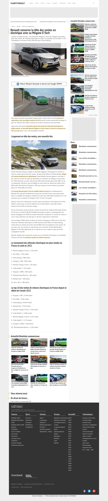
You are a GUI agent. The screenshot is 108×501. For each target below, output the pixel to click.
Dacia (55, 429)
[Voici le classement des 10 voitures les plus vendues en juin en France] (58, 359)
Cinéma (84, 440)
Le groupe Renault (59, 427)
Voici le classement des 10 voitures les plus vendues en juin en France (58, 366)
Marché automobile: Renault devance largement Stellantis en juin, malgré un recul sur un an (19, 368)
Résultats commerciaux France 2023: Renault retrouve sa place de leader (88, 200)
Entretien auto (86, 422)
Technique (14, 429)
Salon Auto (85, 443)
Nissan (56, 434)
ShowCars (14, 436)
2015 (69, 443)
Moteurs (13, 427)
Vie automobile (86, 420)
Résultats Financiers (60, 420)
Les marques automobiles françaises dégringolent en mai (19, 385)
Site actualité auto (26, 487)
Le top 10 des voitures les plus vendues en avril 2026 (90, 108)
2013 (69, 447)
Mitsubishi (57, 436)
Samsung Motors (59, 431)
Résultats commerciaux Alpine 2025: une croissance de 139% (88, 152)
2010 (69, 454)
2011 (69, 452)
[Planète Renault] (18, 3)
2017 (69, 438)
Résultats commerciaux (28, 26)
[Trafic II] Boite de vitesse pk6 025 (20, 401)
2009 (69, 456)
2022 (69, 427)
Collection (14, 440)
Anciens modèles (16, 443)
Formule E (28, 422)
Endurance (29, 420)
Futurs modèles (15, 431)
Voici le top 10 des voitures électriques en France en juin (39, 366)
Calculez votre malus (88, 418)
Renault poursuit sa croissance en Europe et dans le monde (88, 176)
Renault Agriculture (45, 425)
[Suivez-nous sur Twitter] (88, 491)
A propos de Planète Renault (33, 484)
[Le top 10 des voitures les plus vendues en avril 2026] (58, 378)
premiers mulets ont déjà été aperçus (37, 237)
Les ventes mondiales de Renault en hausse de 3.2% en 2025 (88, 158)
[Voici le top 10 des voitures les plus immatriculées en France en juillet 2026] (58, 342)
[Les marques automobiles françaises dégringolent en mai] (19, 378)
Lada (55, 440)
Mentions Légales (17, 484)
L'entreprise (43, 420)
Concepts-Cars (15, 438)
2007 (69, 461)
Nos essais (14, 434)
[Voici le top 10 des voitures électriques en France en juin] (39, 359)
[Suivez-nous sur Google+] (93, 491)
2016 (69, 440)
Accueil (13, 26)
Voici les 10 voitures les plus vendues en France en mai (39, 385)
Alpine (41, 418)
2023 (69, 425)
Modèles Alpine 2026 (17, 425)
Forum (69, 3)
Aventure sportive (45, 429)
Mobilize (56, 438)
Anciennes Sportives (17, 445)
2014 (69, 445)
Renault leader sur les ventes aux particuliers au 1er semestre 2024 (88, 182)
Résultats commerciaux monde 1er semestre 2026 (88, 146)
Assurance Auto (87, 447)
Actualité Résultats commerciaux (83, 21)
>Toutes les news (93, 115)
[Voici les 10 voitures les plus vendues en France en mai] (39, 378)
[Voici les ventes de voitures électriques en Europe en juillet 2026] (19, 342)
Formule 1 (28, 418)
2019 (69, 434)
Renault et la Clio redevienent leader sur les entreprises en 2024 (88, 194)
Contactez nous (49, 484)
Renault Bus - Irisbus (46, 431)
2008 (69, 459)
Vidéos (73, 3)
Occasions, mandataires (89, 425)
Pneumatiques (86, 445)
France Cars (15, 487)
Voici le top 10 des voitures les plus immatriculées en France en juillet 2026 (58, 349)
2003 (69, 470)
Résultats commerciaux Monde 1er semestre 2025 (88, 164)
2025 (69, 420)
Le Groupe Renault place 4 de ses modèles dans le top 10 (30, 191)
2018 (69, 436)
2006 (69, 463)
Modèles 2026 (15, 418)
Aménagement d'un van (89, 438)
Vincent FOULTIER (17, 76)
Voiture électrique (87, 431)
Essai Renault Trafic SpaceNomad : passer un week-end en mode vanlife (53, 21)
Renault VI (43, 422)
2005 (69, 465)
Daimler (56, 443)
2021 (69, 429)
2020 (69, 431)
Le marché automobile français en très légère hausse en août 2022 (24, 21)
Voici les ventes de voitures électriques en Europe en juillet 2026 (18, 349)
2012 (69, 450)
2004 (69, 468)
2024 (69, 422)
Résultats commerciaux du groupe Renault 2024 (88, 170)
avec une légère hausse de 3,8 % (30, 120)
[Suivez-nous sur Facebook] (83, 491)
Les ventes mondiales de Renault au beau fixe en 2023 (88, 188)
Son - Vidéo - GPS (87, 450)
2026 (69, 418)
